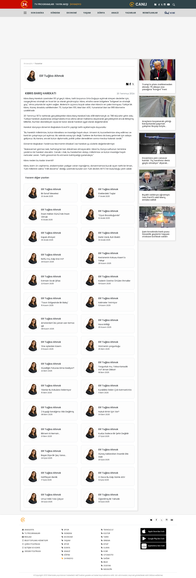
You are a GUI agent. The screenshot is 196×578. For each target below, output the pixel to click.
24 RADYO (75, 4)
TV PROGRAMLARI (44, 4)
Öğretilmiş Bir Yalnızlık (109, 498)
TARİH (106, 537)
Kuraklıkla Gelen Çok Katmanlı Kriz (115, 389)
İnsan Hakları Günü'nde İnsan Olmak (55, 215)
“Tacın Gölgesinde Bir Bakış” (54, 302)
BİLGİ (105, 562)
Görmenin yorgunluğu (109, 346)
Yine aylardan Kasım (51, 346)
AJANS (106, 547)
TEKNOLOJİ (108, 529)
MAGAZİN (107, 569)
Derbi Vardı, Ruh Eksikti (109, 237)
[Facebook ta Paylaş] (130, 84)
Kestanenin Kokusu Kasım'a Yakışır (111, 259)
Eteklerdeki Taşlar (107, 193)
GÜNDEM (55, 12)
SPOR (66, 529)
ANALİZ (115, 12)
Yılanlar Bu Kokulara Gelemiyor (56, 389)
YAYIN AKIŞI (62, 4)
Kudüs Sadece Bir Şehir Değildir (113, 433)
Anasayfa (28, 63)
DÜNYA (101, 12)
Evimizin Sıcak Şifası (50, 280)
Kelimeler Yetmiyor (107, 302)
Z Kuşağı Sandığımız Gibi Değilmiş (57, 411)
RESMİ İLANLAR (150, 12)
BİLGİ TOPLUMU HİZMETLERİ (36, 540)
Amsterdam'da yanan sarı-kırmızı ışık (57, 324)
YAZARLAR (130, 12)
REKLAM (28, 537)
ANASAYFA (29, 529)
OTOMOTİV (108, 554)
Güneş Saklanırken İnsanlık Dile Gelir (113, 455)
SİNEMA (106, 540)
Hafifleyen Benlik (49, 477)
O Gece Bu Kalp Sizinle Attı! (111, 477)
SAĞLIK (106, 558)
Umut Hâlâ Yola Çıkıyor (52, 498)
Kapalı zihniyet (48, 237)
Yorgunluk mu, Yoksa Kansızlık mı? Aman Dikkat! (113, 368)
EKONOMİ (72, 12)
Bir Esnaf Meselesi (49, 193)
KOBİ (105, 551)
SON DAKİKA (37, 12)
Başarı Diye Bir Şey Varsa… (53, 455)
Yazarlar (38, 63)
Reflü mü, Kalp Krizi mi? (52, 258)
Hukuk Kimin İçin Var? (108, 411)
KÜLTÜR (106, 533)
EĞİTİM (67, 554)
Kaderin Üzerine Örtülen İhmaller (114, 280)
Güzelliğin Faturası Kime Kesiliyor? (57, 368)
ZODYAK (107, 565)
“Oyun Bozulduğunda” (109, 215)
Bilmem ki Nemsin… (50, 433)
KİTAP (105, 544)
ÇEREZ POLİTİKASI (32, 544)
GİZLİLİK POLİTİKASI (33, 551)
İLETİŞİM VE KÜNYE (32, 547)
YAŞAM (87, 12)
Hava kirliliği (103, 324)
